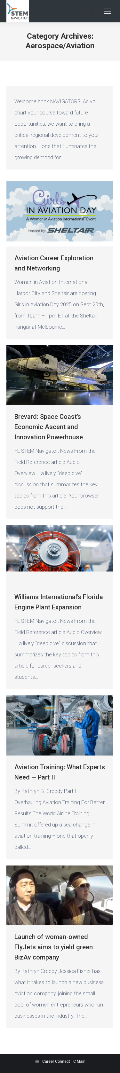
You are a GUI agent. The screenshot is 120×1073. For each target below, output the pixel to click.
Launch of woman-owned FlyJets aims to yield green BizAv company (53, 947)
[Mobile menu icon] (107, 11)
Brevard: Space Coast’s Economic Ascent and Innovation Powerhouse (48, 427)
